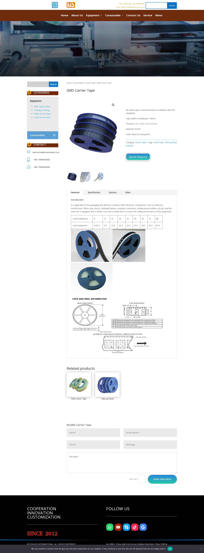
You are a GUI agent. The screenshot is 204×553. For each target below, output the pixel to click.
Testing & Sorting (42, 110)
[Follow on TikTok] (134, 527)
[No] (200, 548)
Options (113, 192)
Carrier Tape (90, 83)
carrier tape (158, 142)
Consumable (112, 15)
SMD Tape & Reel (42, 106)
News (158, 15)
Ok (170, 549)
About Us (77, 15)
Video (127, 192)
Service (147, 15)
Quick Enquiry (138, 157)
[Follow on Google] (143, 527)
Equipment (92, 15)
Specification (94, 192)
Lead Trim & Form (42, 117)
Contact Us (133, 15)
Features (75, 192)
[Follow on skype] (126, 527)
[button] (113, 104)
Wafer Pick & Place (42, 113)
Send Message (162, 479)
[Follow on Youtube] (118, 527)
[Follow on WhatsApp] (109, 527)
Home (64, 15)
